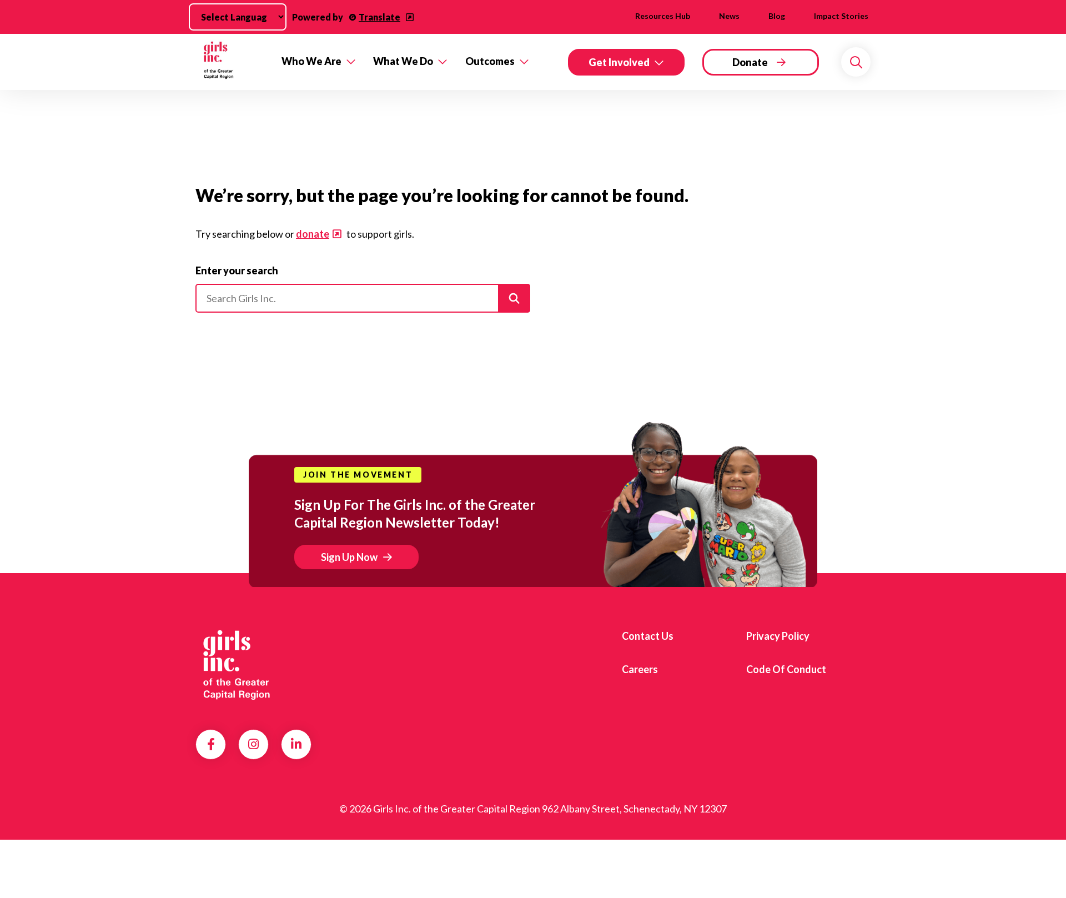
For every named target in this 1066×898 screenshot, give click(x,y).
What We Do (403, 61)
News (729, 16)
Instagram (253, 744)
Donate (750, 62)
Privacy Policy (777, 636)
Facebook (211, 744)
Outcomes (490, 61)
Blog (776, 16)
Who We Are (311, 61)
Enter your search (236, 270)
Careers (640, 669)
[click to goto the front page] (240, 665)
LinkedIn (296, 744)
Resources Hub (662, 16)
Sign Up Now (349, 557)
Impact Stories (841, 16)
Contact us (647, 636)
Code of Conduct (786, 669)
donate (312, 234)
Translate (379, 17)
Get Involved (619, 62)
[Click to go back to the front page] (230, 61)
